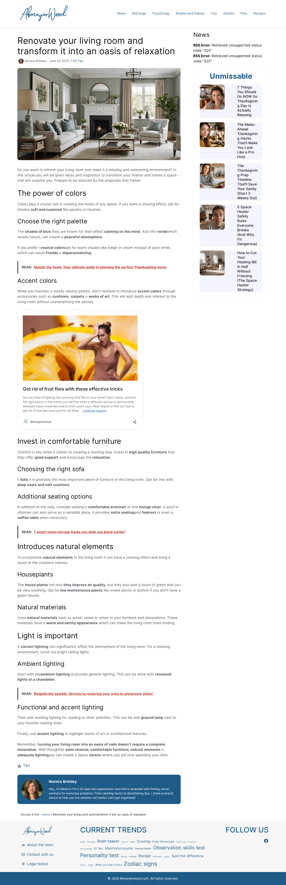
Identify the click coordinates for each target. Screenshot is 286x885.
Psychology (161, 13)
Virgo (90, 865)
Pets (244, 13)
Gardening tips (181, 842)
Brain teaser (108, 841)
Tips (214, 13)
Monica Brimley (63, 782)
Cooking (143, 841)
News (121, 13)
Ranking (132, 856)
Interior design (86, 849)
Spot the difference (187, 856)
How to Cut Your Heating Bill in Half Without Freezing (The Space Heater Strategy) (247, 271)
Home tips (192, 842)
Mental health (143, 848)
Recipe (144, 855)
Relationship (157, 857)
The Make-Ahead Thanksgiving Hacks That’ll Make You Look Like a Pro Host (247, 140)
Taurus (83, 865)
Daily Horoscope (163, 841)
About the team (40, 845)
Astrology (139, 13)
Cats (132, 842)
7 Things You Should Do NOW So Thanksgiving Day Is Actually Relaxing (247, 101)
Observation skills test (179, 848)
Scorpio (166, 857)
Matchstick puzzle (119, 848)
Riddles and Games (190, 13)
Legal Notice (37, 864)
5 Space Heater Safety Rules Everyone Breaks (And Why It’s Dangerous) (247, 225)
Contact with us (40, 854)
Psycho (124, 856)
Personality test (99, 855)
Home (46, 814)
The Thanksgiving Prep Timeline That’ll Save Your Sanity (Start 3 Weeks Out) (247, 182)
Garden (228, 13)
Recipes (259, 13)
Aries (82, 842)
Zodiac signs (140, 863)
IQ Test (98, 848)
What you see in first (108, 864)
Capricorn (124, 842)
